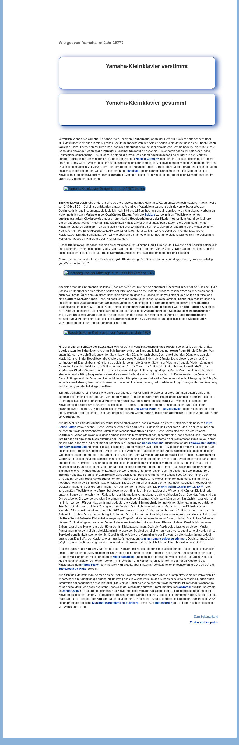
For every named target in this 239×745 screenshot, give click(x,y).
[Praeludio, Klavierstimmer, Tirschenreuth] (25, 44)
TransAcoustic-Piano (72, 568)
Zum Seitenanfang (206, 616)
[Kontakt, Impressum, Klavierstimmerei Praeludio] (25, 73)
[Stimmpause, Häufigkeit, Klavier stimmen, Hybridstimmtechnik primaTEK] (19, 447)
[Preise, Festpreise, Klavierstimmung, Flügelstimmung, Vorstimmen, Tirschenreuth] (25, 51)
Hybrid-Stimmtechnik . (181, 486)
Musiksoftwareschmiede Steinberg (115, 603)
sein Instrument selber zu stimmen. (163, 538)
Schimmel (184, 587)
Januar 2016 (70, 591)
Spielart (149, 214)
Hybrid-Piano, (90, 564)
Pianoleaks (133, 171)
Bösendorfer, (163, 603)
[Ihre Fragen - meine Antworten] (25, 59)
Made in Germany (147, 159)
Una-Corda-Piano (145, 408)
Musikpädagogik (123, 556)
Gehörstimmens (152, 443)
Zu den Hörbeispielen (204, 622)
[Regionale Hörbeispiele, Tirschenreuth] (25, 66)
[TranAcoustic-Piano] (19, 566)
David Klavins (172, 408)
